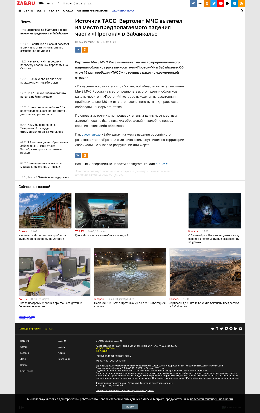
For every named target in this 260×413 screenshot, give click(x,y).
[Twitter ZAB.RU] (213, 3)
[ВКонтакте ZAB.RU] (193, 3)
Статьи (54, 10)
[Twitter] (221, 328)
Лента (28, 10)
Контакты (49, 329)
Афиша (68, 10)
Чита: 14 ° (53, 3)
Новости (24, 341)
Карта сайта (64, 359)
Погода (24, 365)
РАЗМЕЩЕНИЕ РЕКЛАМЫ (92, 10)
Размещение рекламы (30, 329)
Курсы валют (26, 371)
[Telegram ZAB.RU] (234, 3)
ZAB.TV (40, 10)
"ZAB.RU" (162, 164)
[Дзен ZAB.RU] (200, 3)
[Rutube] (235, 328)
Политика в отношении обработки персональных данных (125, 390)
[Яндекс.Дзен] (226, 328)
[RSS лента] (241, 3)
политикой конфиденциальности (211, 399)
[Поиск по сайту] (190, 10)
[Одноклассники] (217, 328)
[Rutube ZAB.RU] (227, 3)
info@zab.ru (102, 351)
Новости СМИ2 (25, 319)
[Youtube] (240, 328)
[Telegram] (231, 328)
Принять (130, 407)
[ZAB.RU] (26, 4)
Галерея (24, 353)
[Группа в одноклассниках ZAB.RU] (207, 3)
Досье (23, 359)
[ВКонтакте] (212, 328)
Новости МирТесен (27, 317)
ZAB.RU (62, 341)
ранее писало (91, 134)
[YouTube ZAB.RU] (220, 3)
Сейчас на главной (34, 187)
